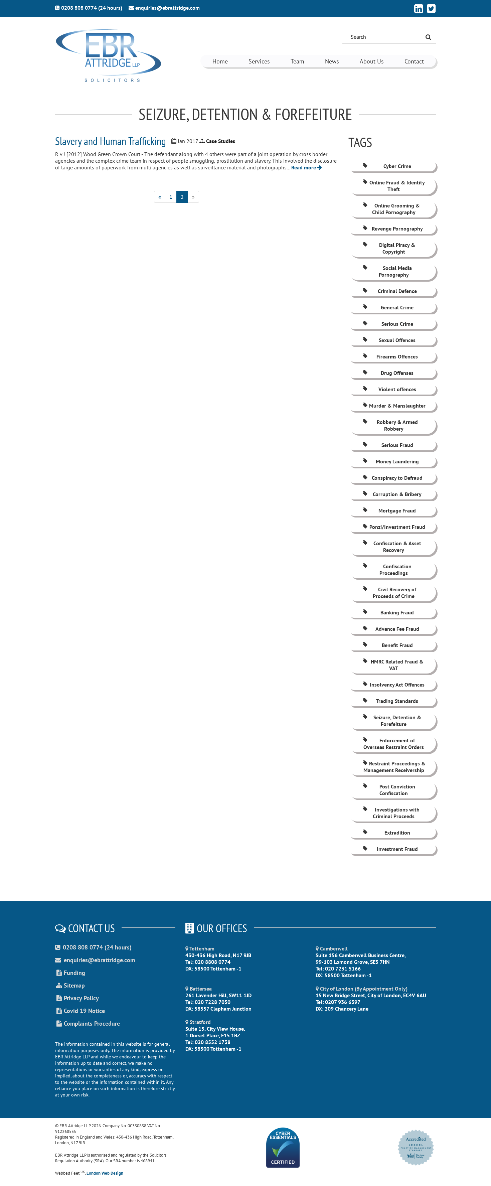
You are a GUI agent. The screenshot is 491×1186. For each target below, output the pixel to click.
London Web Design (105, 1173)
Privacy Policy (81, 998)
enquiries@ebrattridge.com (167, 7)
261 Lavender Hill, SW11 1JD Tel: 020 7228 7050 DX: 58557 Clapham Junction (218, 998)
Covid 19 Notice (84, 1011)
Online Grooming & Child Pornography (396, 208)
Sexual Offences (397, 340)
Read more (304, 167)
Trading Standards (397, 701)
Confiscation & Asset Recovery (397, 546)
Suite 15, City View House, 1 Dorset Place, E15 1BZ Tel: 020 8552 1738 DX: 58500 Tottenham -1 (215, 1035)
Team (297, 61)
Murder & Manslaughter (397, 405)
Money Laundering (397, 461)
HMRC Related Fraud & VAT (397, 665)
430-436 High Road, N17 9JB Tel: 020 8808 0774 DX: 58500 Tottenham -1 (218, 958)
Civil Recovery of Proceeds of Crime (394, 592)
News (332, 61)
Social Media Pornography (395, 271)
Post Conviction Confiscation (397, 789)
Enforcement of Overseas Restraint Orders (393, 743)
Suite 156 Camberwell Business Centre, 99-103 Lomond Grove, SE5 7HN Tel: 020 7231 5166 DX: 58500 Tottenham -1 (361, 962)
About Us (372, 61)
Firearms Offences (397, 356)
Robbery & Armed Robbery (397, 425)
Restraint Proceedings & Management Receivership (394, 766)
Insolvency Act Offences (397, 684)
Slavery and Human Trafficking (110, 141)
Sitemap (74, 985)
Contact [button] (414, 61)
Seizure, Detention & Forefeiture (397, 720)
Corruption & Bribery (397, 494)
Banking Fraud (397, 612)
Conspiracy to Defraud (397, 477)
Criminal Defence (397, 291)
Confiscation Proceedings (395, 569)
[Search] (428, 37)
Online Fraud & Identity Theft (397, 185)
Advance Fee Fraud (397, 628)
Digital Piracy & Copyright (397, 248)
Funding (74, 973)
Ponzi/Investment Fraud (397, 527)
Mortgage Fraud (397, 510)
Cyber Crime (397, 166)
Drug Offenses (397, 372)
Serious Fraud (397, 445)
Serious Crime (397, 323)
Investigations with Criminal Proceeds (396, 813)
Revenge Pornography (397, 228)
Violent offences (397, 389)
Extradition (397, 832)
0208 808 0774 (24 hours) (91, 7)
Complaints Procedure (92, 1023)
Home (220, 61)
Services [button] (259, 61)
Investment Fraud (397, 849)
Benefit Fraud (397, 645)
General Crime (397, 307)
